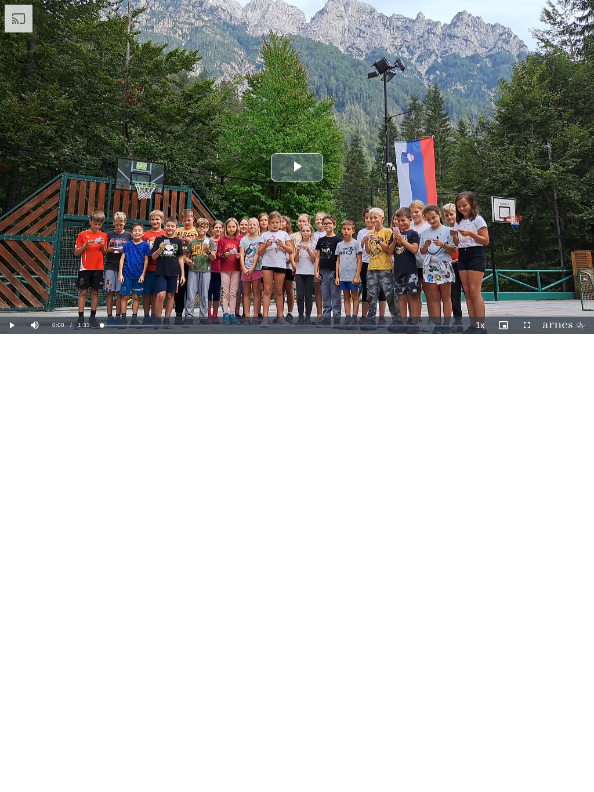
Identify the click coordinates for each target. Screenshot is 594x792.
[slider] (282, 325)
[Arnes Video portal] (566, 325)
